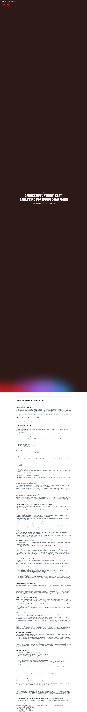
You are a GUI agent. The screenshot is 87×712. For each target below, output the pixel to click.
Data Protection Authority (34, 661)
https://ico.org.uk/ (21, 662)
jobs (19, 395)
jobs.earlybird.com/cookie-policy (22, 691)
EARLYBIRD (4, 1)
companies (26, 395)
